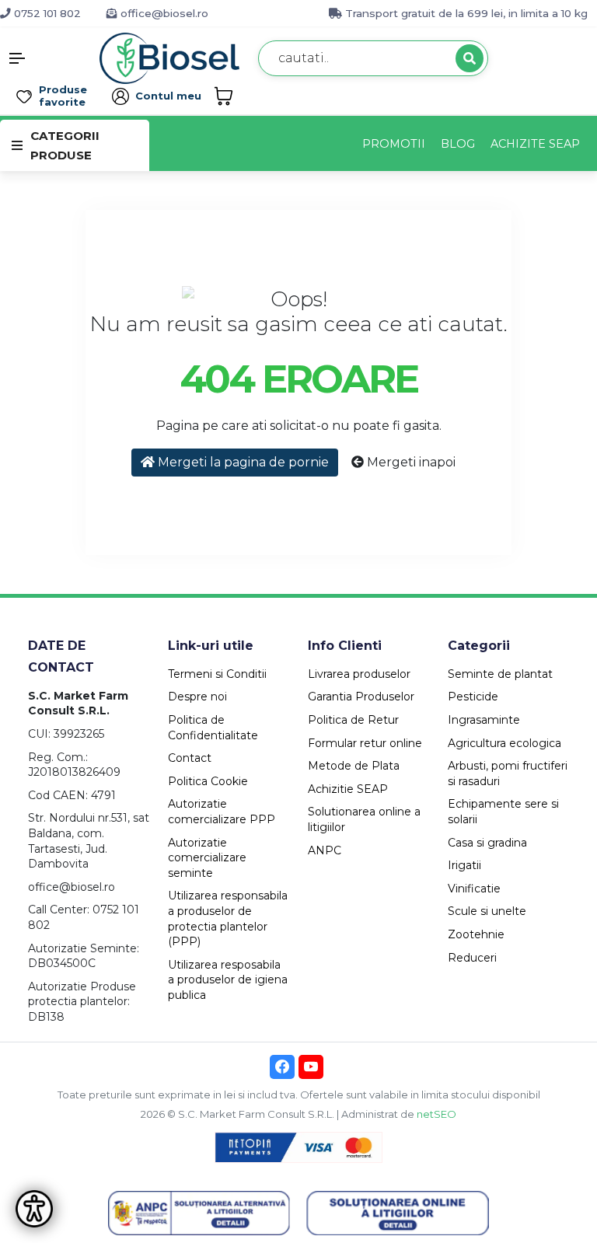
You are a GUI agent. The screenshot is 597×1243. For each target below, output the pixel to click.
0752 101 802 (46, 13)
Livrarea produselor (359, 674)
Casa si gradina (487, 843)
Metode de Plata (354, 766)
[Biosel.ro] (169, 57)
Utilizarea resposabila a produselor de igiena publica (228, 980)
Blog (458, 144)
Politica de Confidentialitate (213, 727)
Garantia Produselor (361, 697)
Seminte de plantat (500, 674)
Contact (189, 758)
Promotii (393, 144)
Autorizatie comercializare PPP (221, 811)
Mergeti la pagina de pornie (242, 462)
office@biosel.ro (162, 13)
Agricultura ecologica (504, 743)
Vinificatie (474, 889)
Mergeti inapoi (410, 462)
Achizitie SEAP (348, 789)
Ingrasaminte (484, 720)
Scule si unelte (487, 911)
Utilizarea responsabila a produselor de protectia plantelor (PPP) (228, 918)
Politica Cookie (208, 781)
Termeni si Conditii (217, 674)
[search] (470, 58)
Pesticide (473, 697)
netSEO (436, 1114)
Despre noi (197, 697)
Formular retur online (365, 743)
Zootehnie (476, 934)
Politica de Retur (353, 720)
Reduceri (472, 958)
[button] (49, 58)
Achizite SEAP (535, 144)
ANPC (324, 850)
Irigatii (464, 865)
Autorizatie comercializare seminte (207, 858)
